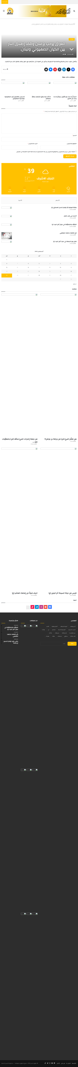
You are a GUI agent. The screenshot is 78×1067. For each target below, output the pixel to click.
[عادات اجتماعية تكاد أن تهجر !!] (29, 696)
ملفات (53, 636)
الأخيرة (20, 200)
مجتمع (66, 636)
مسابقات (59, 636)
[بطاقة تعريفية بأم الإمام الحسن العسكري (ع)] (6, 210)
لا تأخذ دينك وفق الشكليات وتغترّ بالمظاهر (41, 98)
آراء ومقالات (73, 626)
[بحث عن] (74, 12)
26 (39, 275)
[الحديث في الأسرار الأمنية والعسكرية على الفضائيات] (35, 984)
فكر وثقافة (64, 633)
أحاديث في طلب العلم (70, 216)
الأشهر (58, 200)
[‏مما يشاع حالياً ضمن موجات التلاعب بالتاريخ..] (23, 696)
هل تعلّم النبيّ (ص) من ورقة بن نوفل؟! (61, 439)
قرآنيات (50, 633)
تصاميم (54, 629)
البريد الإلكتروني (32, 143)
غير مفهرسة (72, 633)
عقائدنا (43, 629)
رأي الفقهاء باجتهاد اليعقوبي (68, 233)
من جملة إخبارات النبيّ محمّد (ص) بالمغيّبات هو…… (19, 440)
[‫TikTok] (32, 607)
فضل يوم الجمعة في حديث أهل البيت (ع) (65, 241)
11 (49, 267)
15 (6, 267)
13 (28, 267)
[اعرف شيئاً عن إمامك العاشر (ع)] (19, 519)
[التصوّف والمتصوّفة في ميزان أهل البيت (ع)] (6, 227)
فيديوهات (57, 633)
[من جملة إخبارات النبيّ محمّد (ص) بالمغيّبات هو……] (19, 365)
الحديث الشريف (72, 629)
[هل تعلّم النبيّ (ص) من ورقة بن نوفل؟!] (59, 365)
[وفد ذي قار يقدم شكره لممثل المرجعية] (35, 696)
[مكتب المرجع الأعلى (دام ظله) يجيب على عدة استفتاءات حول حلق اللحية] (29, 840)
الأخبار (47, 626)
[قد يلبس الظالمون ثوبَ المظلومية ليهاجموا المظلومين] (13, 88)
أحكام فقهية (55, 626)
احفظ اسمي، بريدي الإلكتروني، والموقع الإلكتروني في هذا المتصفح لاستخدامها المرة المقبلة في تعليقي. (45, 152)
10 (60, 267)
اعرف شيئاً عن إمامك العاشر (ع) (24, 593)
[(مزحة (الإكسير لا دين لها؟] (23, 984)
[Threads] (28, 607)
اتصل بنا (68, 1063)
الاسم (74, 135)
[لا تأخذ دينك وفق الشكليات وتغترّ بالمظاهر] (39, 88)
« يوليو (75, 284)
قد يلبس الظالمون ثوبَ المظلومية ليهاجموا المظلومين (15, 98)
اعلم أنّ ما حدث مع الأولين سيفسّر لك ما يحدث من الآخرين (65, 98)
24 (60, 275)
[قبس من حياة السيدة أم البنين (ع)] (59, 519)
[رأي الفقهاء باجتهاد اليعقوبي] (6, 235)
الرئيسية (71, 24)
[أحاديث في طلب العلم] (6, 218)
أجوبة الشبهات (63, 626)
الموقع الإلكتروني (72, 143)
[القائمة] (4, 12)
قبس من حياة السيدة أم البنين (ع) (63, 593)
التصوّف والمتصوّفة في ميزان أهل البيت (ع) (64, 224)
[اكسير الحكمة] (39, 11)
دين (48, 629)
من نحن (63, 1063)
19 (39, 271)
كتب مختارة (73, 636)
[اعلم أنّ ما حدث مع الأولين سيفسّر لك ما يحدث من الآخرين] (65, 88)
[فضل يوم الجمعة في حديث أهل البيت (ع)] (6, 244)
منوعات (66, 24)
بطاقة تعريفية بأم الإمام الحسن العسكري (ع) (64, 207)
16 (71, 271)
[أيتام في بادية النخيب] (23, 840)
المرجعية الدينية (62, 629)
